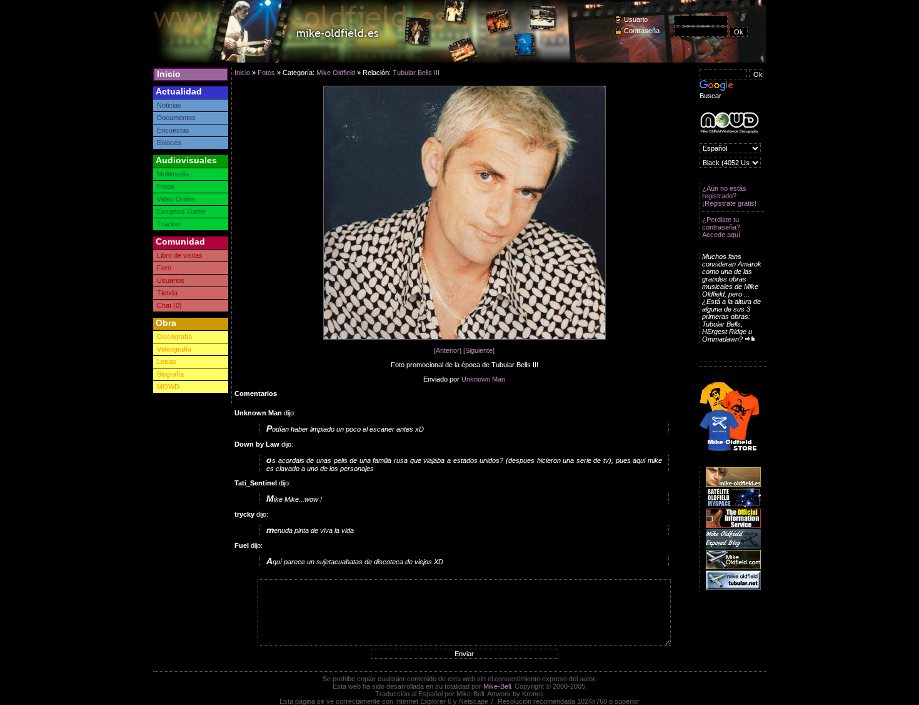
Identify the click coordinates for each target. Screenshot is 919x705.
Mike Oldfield (335, 72)
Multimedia (173, 174)
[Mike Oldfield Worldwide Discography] (729, 123)
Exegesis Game (181, 211)
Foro (164, 267)
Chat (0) (169, 305)
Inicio (169, 74)
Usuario (636, 19)
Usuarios (170, 280)
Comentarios (255, 393)
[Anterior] (447, 350)
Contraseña (642, 30)
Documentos (176, 117)
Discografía (174, 336)
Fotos (165, 186)
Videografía (174, 349)
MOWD (168, 386)
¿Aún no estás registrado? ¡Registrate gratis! (729, 196)
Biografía (170, 374)
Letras (166, 361)
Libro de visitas (180, 255)
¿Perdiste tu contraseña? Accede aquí (721, 227)
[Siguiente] (479, 350)
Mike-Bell (497, 686)
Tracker (169, 224)
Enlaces (169, 142)
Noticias (169, 105)
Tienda (167, 293)
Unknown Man (483, 379)
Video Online (176, 199)
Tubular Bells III (416, 72)
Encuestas (173, 130)
